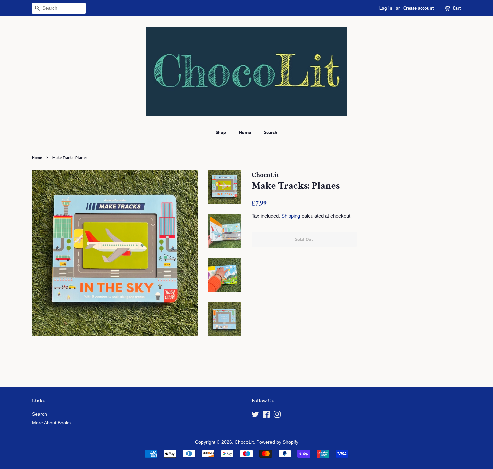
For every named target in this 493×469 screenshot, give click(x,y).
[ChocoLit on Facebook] (266, 415)
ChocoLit (244, 442)
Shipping (290, 216)
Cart (457, 8)
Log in (385, 8)
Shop (221, 132)
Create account (418, 8)
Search (270, 132)
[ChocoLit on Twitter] (255, 415)
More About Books (51, 422)
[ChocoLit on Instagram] (277, 415)
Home (245, 132)
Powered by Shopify (277, 442)
